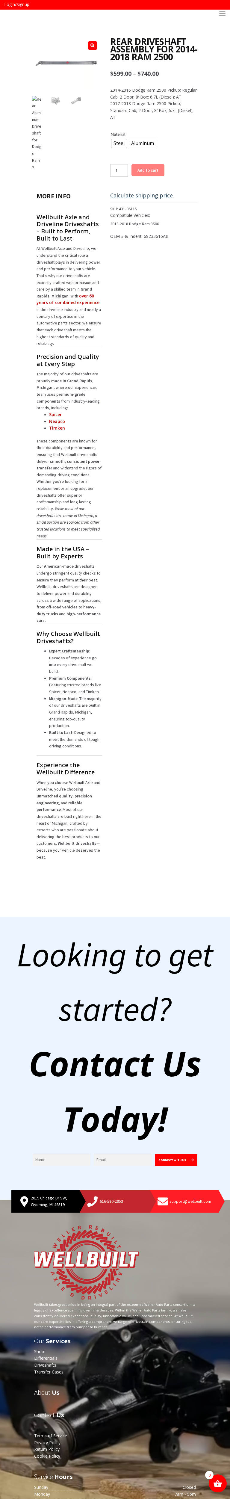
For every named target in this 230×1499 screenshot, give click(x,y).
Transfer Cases (48, 1372)
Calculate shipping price (141, 195)
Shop (39, 1351)
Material (118, 134)
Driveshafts (45, 1365)
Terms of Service (50, 1435)
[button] (92, 45)
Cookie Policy (47, 1456)
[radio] (119, 143)
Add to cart (147, 170)
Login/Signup (16, 4)
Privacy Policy (47, 1442)
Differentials (46, 1358)
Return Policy (47, 1449)
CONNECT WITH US (172, 1160)
